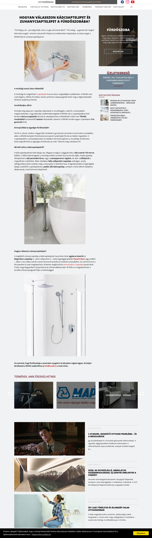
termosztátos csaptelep (73, 264)
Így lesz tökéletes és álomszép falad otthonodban (108, 508)
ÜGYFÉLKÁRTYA (58, 7)
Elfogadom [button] (141, 533)
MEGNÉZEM (118, 51)
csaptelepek (42, 94)
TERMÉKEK (87, 7)
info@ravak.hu (51, 366)
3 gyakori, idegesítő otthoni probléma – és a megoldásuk (112, 435)
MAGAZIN (22, 7)
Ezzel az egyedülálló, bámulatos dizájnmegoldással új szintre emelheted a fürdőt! (112, 472)
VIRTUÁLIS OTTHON (39, 7)
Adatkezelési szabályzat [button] (41, 534)
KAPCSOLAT (118, 7)
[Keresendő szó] (131, 7)
